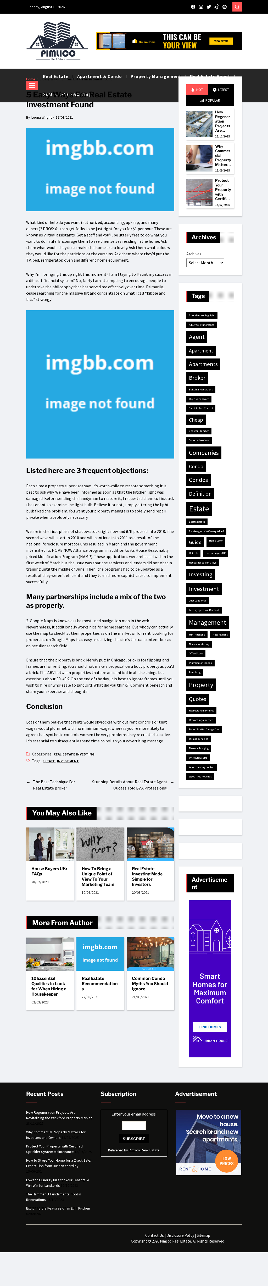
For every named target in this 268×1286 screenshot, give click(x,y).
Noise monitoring (199, 644)
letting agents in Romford (204, 610)
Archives (193, 253)
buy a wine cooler (199, 399)
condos (198, 479)
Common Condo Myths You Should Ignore (150, 983)
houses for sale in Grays (202, 562)
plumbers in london (200, 663)
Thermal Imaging (199, 748)
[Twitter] (208, 6)
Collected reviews (199, 440)
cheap (196, 419)
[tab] (197, 89)
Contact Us (154, 1235)
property (201, 685)
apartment (201, 350)
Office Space (196, 653)
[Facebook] (193, 6)
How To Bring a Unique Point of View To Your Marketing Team (98, 876)
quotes (197, 699)
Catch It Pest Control (201, 408)
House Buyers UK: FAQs (49, 871)
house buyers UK (216, 553)
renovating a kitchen (201, 720)
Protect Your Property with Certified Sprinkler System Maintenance (223, 189)
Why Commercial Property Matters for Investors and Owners (223, 155)
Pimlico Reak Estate (144, 1150)
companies (204, 453)
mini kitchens (197, 634)
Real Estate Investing (74, 754)
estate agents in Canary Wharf (206, 531)
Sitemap (203, 1235)
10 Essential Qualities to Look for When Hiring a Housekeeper (48, 986)
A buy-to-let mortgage (201, 325)
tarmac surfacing (198, 739)
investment (68, 761)
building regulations (201, 389)
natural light (220, 634)
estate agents (197, 521)
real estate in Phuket (201, 710)
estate (49, 761)
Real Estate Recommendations (100, 983)
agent (197, 337)
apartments (203, 364)
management (207, 622)
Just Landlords (197, 600)
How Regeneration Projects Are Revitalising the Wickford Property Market (223, 121)
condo (196, 466)
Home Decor (216, 540)
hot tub (193, 553)
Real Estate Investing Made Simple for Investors (147, 876)
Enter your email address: (134, 1114)
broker (197, 377)
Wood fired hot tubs (200, 776)
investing (201, 574)
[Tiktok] (216, 6)
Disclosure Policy (180, 1235)
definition (200, 493)
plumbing (194, 672)
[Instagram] (201, 6)
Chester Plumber (199, 431)
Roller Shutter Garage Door (204, 729)
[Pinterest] (224, 6)
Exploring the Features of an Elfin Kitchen (58, 1208)
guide (195, 542)
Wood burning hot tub (201, 767)
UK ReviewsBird (198, 757)
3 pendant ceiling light (202, 315)
